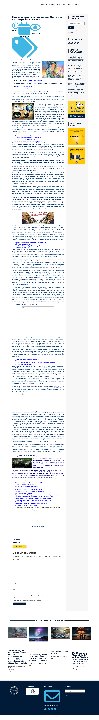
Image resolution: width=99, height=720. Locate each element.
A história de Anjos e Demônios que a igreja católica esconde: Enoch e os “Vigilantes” (76, 85)
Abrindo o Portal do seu (26, 486)
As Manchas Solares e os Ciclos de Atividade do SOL (29, 489)
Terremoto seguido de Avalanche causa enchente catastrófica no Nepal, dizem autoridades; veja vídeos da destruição (75, 59)
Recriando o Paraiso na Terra (76, 71)
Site (14, 589)
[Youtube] (78, 43)
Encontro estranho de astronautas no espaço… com (33, 498)
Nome (15, 577)
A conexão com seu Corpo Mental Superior (26, 505)
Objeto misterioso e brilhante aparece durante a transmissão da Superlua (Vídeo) (36, 495)
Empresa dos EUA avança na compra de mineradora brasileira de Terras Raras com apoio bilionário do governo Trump (76, 92)
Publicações (66, 4)
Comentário (16, 559)
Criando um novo (25, 139)
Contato (75, 4)
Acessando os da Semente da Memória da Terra (33, 500)
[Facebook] (72, 43)
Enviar (71, 27)
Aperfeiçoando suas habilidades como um (29, 491)
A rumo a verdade (22, 361)
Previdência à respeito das (30, 242)
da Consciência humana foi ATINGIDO (34, 488)
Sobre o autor (50, 4)
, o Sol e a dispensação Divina (27, 359)
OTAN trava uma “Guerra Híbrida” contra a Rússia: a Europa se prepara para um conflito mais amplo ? (75, 77)
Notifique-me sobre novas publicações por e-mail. (28, 600)
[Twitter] (75, 43)
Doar (58, 4)
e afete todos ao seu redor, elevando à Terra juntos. (35, 362)
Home (42, 4)
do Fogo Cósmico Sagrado (27, 246)
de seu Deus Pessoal (31, 503)
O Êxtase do (22, 244)
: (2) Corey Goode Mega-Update (34, 496)
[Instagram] (69, 43)
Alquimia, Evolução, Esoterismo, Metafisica (24, 59)
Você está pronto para (28, 137)
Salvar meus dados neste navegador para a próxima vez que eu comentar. (34, 595)
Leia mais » (11, 670)
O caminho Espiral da (23, 493)
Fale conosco (48, 686)
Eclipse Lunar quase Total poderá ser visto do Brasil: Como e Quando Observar (75, 67)
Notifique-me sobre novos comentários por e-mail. (28, 597)
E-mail (15, 583)
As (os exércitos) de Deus (24, 135)
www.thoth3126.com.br (38, 526)
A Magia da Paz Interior (21, 502)
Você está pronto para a (24, 484)
